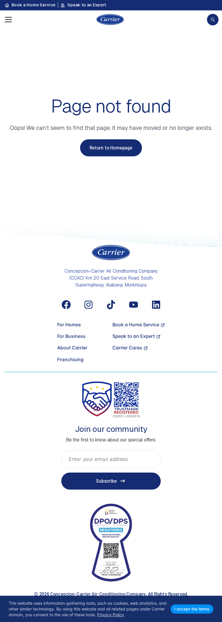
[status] (111, 609)
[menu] (8, 20)
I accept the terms (192, 608)
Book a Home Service (34, 5)
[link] (213, 19)
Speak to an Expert (86, 5)
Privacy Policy (110, 614)
